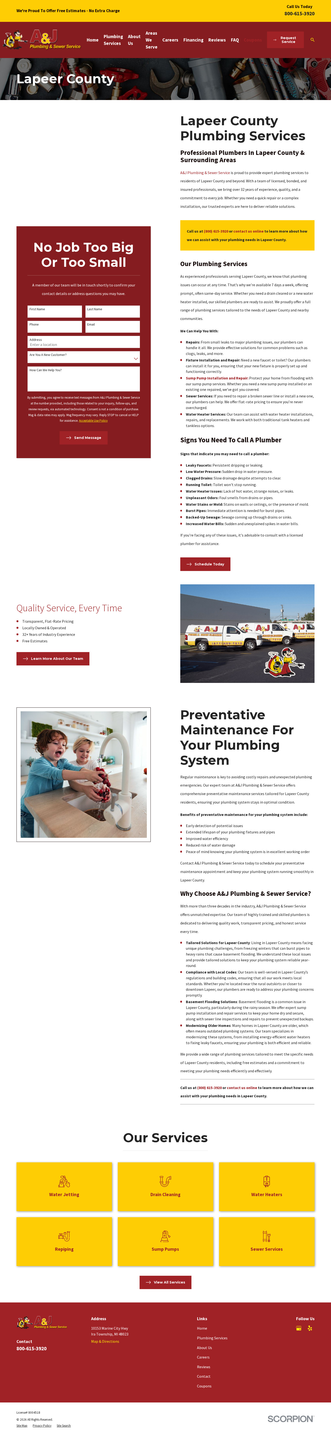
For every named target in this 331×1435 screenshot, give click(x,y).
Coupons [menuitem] (253, 40)
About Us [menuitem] (134, 40)
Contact (204, 1376)
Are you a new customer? (48, 355)
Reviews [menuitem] (217, 40)
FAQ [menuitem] (235, 40)
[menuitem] (21, 1425)
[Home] (42, 40)
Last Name (94, 309)
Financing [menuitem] (193, 40)
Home (202, 1328)
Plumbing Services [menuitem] (113, 40)
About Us (204, 1347)
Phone (34, 324)
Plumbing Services (212, 1337)
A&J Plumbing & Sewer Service (205, 172)
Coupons (204, 1386)
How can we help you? (46, 370)
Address (36, 340)
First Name (37, 309)
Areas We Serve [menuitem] (152, 40)
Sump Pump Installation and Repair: (217, 378)
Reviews (203, 1366)
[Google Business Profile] (298, 1328)
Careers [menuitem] (170, 40)
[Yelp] (310, 1328)
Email (91, 324)
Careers (203, 1357)
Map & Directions (105, 1341)
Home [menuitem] (93, 40)
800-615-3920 (299, 13)
